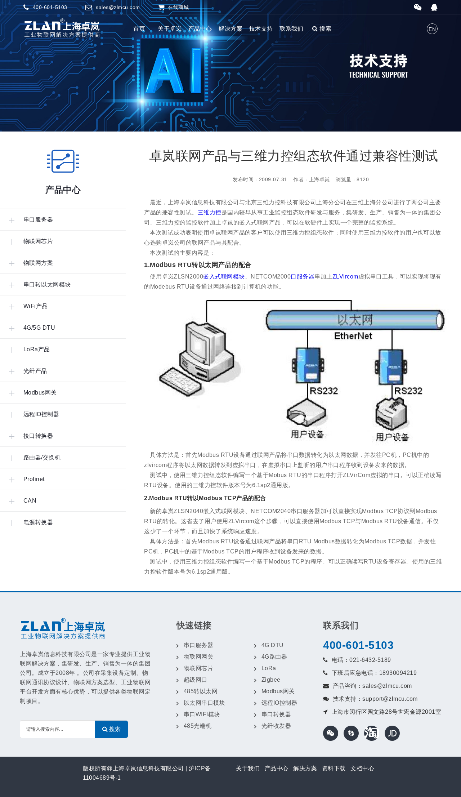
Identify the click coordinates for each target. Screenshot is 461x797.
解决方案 (230, 29)
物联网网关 (199, 657)
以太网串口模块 (204, 703)
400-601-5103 (358, 645)
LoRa (268, 668)
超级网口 (195, 680)
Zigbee (271, 680)
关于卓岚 (170, 29)
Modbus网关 (278, 691)
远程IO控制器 (279, 703)
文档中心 (362, 768)
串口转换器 (276, 714)
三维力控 (209, 212)
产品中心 (200, 29)
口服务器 (302, 276)
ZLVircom (345, 276)
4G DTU (272, 645)
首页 (139, 29)
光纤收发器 (276, 726)
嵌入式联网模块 (224, 276)
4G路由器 (274, 657)
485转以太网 (201, 691)
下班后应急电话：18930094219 (374, 673)
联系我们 (291, 29)
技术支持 (261, 29)
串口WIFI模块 (202, 714)
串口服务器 (199, 645)
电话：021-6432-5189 (361, 660)
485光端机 (198, 726)
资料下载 (334, 768)
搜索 (324, 29)
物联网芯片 (199, 668)
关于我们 (248, 768)
